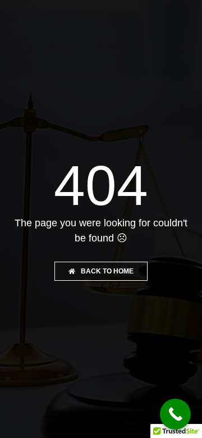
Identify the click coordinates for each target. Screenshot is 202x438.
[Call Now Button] (175, 414)
